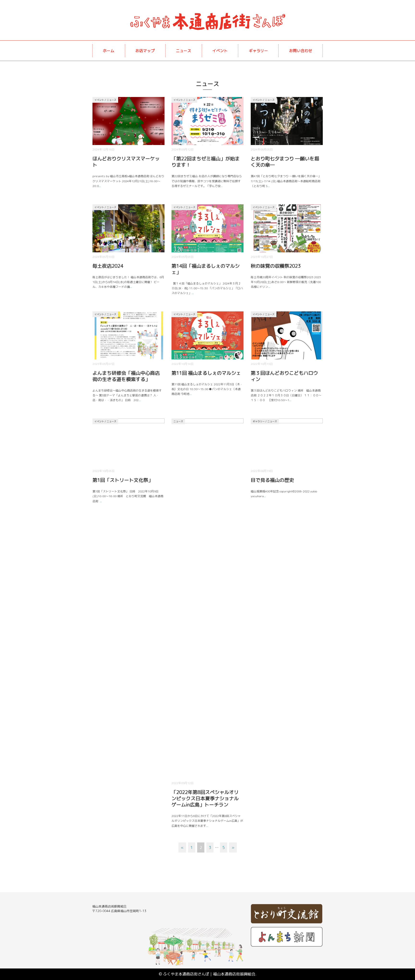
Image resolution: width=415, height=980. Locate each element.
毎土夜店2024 (107, 265)
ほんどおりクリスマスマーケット (126, 161)
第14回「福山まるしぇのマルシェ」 (205, 268)
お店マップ (145, 50)
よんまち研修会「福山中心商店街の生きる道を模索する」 (126, 375)
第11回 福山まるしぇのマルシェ (206, 372)
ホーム (108, 50)
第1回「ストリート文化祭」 (122, 480)
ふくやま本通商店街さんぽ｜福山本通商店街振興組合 (209, 974)
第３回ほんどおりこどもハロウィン (284, 375)
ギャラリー (258, 50)
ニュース (183, 50)
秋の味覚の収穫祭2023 (276, 265)
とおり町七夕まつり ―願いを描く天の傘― (285, 161)
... (100, 186)
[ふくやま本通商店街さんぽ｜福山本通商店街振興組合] (207, 13)
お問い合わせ (300, 50)
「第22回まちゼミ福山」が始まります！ (205, 161)
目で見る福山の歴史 (272, 480)
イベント (220, 50)
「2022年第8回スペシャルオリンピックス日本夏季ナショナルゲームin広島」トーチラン (205, 798)
